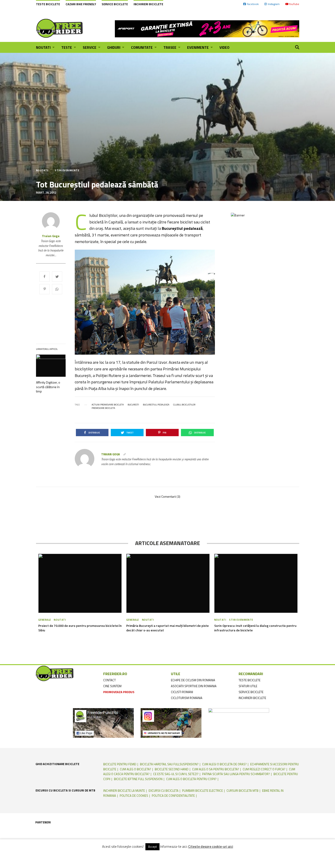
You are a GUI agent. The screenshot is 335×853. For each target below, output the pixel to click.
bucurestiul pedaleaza (156, 405)
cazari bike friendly (81, 4)
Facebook (253, 4)
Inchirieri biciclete (148, 4)
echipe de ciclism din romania (193, 680)
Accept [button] (152, 846)
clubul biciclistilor (184, 405)
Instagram (274, 4)
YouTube (294, 4)
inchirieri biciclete (252, 698)
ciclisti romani (182, 692)
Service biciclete (115, 4)
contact (109, 680)
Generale (44, 620)
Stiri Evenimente (67, 170)
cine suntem (112, 686)
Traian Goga (50, 236)
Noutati (42, 170)
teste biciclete (249, 680)
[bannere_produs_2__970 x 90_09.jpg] (207, 28)
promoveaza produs (118, 692)
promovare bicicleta (103, 408)
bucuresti (133, 405)
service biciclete (251, 692)
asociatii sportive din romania (193, 686)
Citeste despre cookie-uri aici (210, 846)
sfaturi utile (248, 686)
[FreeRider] (59, 28)
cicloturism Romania (186, 698)
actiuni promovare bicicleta (108, 405)
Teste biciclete (48, 4)
